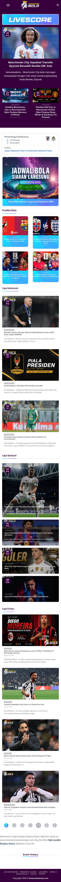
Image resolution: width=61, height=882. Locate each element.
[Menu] (8, 5)
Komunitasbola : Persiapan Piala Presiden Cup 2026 (23, 386)
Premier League (28, 872)
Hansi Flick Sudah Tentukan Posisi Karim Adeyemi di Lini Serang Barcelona (29, 534)
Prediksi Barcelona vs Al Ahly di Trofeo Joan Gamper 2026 (15, 240)
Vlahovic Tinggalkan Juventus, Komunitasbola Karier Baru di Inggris (29, 807)
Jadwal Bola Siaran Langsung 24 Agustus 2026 (30, 202)
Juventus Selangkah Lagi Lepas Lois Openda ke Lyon (24, 704)
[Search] (58, 4)
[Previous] (6, 57)
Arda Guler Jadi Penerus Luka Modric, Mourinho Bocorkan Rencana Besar (30, 567)
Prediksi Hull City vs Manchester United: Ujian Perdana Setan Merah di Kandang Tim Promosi (46, 112)
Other (42, 874)
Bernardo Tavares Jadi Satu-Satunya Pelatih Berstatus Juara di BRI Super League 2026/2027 (29, 333)
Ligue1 (33, 874)
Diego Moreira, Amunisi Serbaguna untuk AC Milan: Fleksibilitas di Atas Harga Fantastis (29, 652)
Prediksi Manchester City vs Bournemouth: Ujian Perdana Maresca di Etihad (30, 66)
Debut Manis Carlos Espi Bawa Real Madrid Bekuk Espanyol (27, 507)
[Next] (54, 57)
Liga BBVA (43, 872)
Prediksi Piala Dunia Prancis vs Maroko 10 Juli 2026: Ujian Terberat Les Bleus (15, 276)
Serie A (53, 872)
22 (46, 825)
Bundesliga (22, 874)
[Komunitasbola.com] (30, 5)
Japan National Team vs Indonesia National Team (28, 151)
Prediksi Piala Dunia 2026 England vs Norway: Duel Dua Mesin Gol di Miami (46, 241)
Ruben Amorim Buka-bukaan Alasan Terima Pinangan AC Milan (27, 756)
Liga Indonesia (11, 872)
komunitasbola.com (38, 878)
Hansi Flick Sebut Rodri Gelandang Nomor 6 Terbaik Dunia (26, 596)
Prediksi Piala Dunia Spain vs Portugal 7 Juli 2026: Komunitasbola (45, 275)
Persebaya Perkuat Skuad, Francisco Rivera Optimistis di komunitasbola (25, 438)
